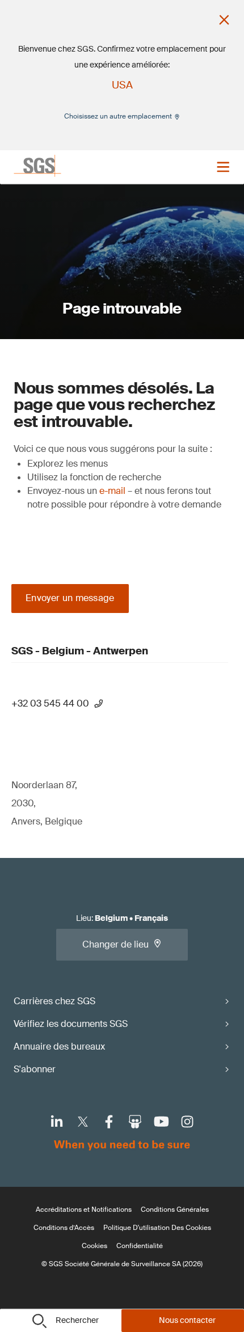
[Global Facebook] (108, 1121)
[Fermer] (224, 20)
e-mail (112, 491)
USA (122, 85)
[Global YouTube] (161, 1121)
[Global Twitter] (82, 1121)
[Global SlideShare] (135, 1121)
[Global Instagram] (187, 1121)
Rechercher (77, 1320)
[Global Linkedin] (56, 1121)
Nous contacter (187, 1320)
